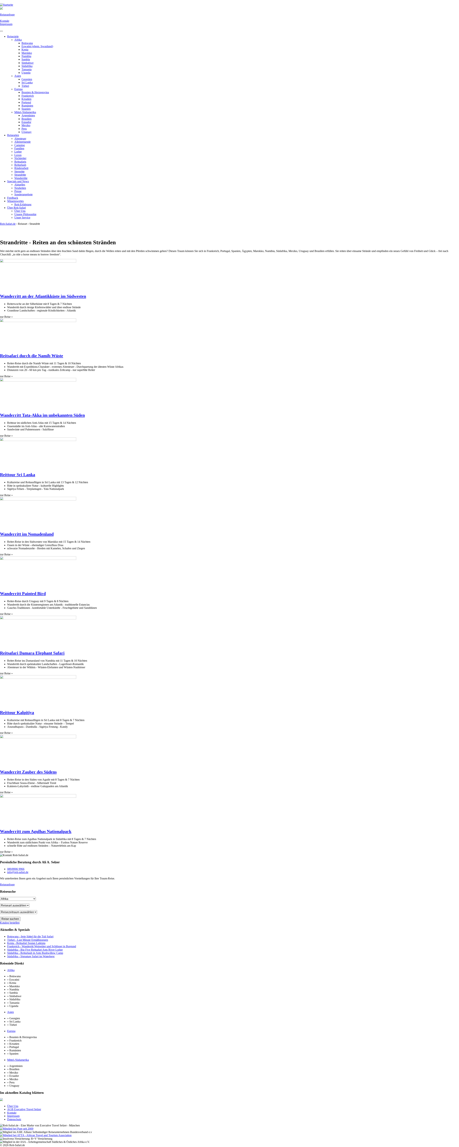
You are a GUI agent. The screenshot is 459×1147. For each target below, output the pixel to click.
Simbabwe (28, 62)
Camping (19, 145)
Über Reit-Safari (16, 207)
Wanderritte (20, 178)
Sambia (26, 59)
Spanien (26, 108)
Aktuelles (19, 184)
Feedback (12, 197)
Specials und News (18, 181)
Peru (24, 128)
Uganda (26, 72)
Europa (18, 89)
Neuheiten (20, 187)
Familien (19, 148)
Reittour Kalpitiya (17, 712)
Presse (18, 191)
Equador (26, 122)
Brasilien (27, 118)
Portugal (26, 102)
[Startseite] (6, 4)
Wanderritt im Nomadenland (27, 534)
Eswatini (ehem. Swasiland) (37, 46)
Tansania (27, 69)
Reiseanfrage (7, 14)
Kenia (25, 49)
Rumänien (27, 105)
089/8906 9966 (15, 868)
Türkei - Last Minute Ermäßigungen (27, 939)
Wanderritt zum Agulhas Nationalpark (35, 831)
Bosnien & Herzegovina (35, 92)
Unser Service (22, 217)
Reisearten (13, 135)
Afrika (18, 39)
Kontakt (4, 20)
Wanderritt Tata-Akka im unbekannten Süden (42, 415)
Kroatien (26, 98)
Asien (17, 75)
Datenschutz (14, 1119)
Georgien (27, 79)
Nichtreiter (20, 158)
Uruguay (27, 131)
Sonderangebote (23, 194)
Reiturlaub (20, 164)
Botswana (27, 43)
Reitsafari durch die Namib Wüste (31, 355)
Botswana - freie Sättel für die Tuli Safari (30, 936)
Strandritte (20, 174)
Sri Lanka (27, 82)
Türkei (25, 85)
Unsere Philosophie (25, 214)
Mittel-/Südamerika (25, 112)
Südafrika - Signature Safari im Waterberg (31, 956)
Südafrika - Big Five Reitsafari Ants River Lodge (35, 949)
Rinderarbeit (21, 168)
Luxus (18, 155)
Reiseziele (13, 36)
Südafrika (27, 66)
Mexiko (26, 125)
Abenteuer (20, 138)
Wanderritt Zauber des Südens (28, 772)
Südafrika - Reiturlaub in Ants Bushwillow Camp (35, 952)
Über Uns (19, 210)
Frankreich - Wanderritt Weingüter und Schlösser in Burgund (41, 946)
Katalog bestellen (10, 922)
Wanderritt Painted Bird (23, 593)
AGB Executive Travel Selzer (24, 1109)
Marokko (27, 52)
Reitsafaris (20, 161)
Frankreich (28, 95)
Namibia (26, 56)
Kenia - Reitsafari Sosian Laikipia (26, 943)
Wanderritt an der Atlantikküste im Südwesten (43, 296)
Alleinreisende (22, 141)
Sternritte (19, 171)
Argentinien (28, 115)
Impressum (6, 24)
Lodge (18, 151)
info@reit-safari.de (17, 872)
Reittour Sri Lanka (17, 474)
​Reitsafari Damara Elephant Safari (32, 653)
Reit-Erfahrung (22, 204)
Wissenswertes (15, 201)
